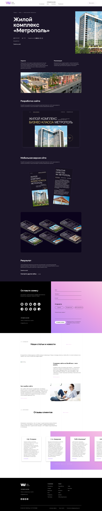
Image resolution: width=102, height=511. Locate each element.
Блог (48, 4)
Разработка (61, 486)
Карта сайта (61, 508)
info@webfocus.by (24, 323)
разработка (16, 41)
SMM (59, 492)
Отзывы (49, 488)
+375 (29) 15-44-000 (25, 489)
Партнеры (50, 497)
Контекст (60, 490)
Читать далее (56, 377)
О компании (41, 4)
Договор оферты (53, 508)
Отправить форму (60, 322)
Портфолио (60, 4)
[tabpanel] (31, 449)
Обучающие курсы (62, 497)
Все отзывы (65, 412)
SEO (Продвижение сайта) (20, 5)
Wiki (68, 490)
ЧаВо (69, 486)
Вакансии (50, 490)
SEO (59, 488)
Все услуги (91, 3)
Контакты (54, 4)
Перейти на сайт (17, 44)
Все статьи (68, 344)
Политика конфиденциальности (73, 508)
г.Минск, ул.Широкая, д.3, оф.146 (27, 320)
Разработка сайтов (19, 3)
